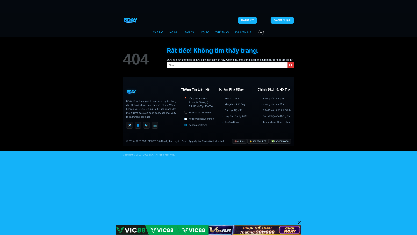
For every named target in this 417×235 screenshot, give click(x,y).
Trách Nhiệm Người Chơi (276, 122)
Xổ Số (205, 32)
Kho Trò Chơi (232, 98)
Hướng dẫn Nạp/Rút (273, 104)
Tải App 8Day (232, 122)
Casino (158, 32)
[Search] (261, 32)
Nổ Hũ (173, 32)
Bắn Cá (190, 32)
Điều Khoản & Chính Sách (277, 110)
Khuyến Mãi (243, 32)
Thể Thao (222, 32)
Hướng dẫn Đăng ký (274, 98)
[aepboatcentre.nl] (131, 20)
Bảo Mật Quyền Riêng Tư (276, 116)
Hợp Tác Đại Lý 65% (236, 116)
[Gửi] (291, 65)
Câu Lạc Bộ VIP (233, 110)
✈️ (129, 125)
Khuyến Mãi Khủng (235, 104)
